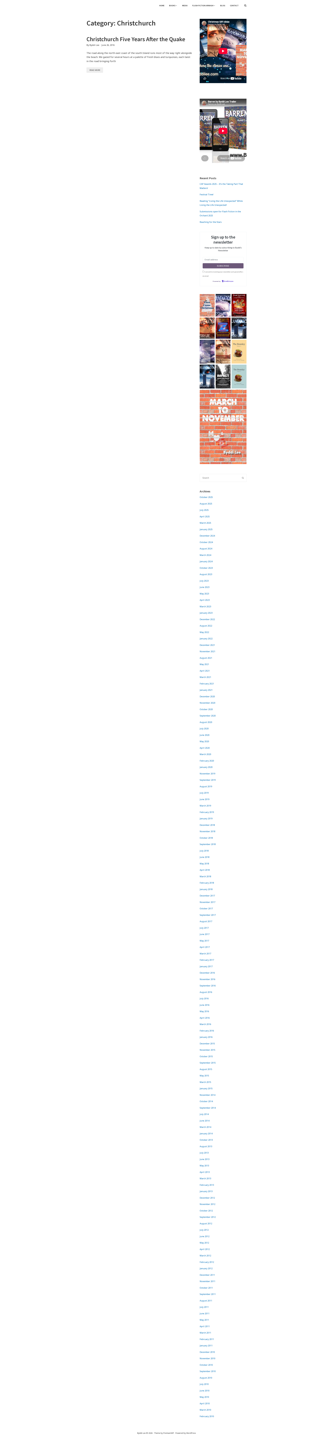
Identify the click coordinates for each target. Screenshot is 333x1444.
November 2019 (207, 773)
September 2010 (208, 1371)
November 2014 (207, 1095)
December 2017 (207, 895)
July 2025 (204, 510)
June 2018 (204, 857)
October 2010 (206, 1364)
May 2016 (204, 1011)
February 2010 (207, 1416)
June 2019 (204, 799)
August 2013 (206, 1146)
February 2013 (207, 1185)
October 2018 (206, 837)
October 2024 (206, 542)
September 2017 (208, 915)
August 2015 (206, 1069)
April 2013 (205, 1172)
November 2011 (207, 1281)
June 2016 (204, 1005)
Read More (96, 71)
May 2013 (204, 1165)
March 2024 (205, 555)
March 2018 (205, 876)
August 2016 (206, 992)
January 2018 (206, 889)
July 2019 (204, 792)
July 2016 (204, 998)
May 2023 (204, 593)
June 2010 (204, 1390)
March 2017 (205, 953)
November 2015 (207, 1049)
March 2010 (205, 1409)
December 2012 (207, 1197)
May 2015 (204, 1075)
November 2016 (207, 979)
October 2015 (206, 1056)
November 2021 (207, 651)
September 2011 (208, 1294)
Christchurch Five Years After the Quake (136, 39)
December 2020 (207, 696)
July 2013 (204, 1152)
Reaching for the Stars (211, 222)
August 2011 (206, 1300)
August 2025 (206, 503)
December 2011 (207, 1275)
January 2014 (206, 1133)
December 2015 (207, 1043)
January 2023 (206, 612)
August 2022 (206, 625)
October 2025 (206, 497)
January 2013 (206, 1191)
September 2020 (208, 715)
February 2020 (207, 760)
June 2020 (204, 735)
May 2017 (204, 940)
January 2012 (206, 1268)
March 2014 (205, 1127)
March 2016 (205, 1024)
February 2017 (207, 960)
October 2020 (206, 709)
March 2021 (205, 677)
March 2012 (205, 1255)
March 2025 (205, 522)
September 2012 (208, 1217)
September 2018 (208, 844)
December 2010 (207, 1352)
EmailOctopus (228, 281)
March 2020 (205, 754)
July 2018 (204, 850)
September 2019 (208, 780)
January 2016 (206, 1037)
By (93, 45)
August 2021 (206, 657)
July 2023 (204, 580)
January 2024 (206, 561)
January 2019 (206, 818)
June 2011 (204, 1313)
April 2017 (205, 947)
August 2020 (206, 722)
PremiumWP (168, 1433)
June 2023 (204, 587)
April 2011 (205, 1326)
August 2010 (206, 1377)
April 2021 (205, 670)
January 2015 (206, 1088)
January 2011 (206, 1345)
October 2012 (206, 1210)
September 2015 (208, 1062)
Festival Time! (206, 194)
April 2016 (205, 1017)
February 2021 (207, 683)
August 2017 (206, 921)
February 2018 (207, 882)
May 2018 (204, 863)
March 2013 (205, 1178)
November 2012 (207, 1204)
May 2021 (204, 664)
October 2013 (206, 1139)
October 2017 (206, 908)
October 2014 (206, 1101)
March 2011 (205, 1332)
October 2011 (206, 1287)
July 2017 (204, 927)
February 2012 (207, 1262)
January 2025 (206, 529)
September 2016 (208, 985)
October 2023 (206, 568)
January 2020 (206, 767)
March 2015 (205, 1082)
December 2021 (207, 645)
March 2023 (205, 606)
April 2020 (205, 747)
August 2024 (206, 548)
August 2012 (206, 1223)
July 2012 (204, 1229)
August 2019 (206, 786)
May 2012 (204, 1242)
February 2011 (207, 1339)
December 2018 (207, 825)
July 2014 (204, 1114)
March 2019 (205, 805)
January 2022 (206, 638)
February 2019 (207, 812)
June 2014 (204, 1120)
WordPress (191, 1433)
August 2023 (206, 574)
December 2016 (207, 972)
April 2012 (205, 1249)
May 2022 (204, 632)
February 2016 (207, 1030)
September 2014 (208, 1107)
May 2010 (204, 1397)
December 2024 (207, 535)
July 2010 (204, 1384)
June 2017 (204, 934)
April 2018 (205, 870)
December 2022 (207, 619)
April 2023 (205, 600)
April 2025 (205, 516)
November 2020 (207, 702)
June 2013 (204, 1159)
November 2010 (207, 1358)
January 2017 (206, 966)
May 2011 (204, 1319)
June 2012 (204, 1236)
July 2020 (204, 728)
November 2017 (207, 902)
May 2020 (204, 741)
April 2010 (205, 1403)
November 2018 (207, 831)
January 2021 (206, 690)
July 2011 (204, 1307)
